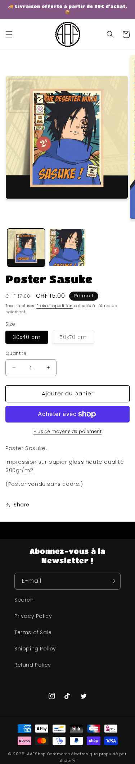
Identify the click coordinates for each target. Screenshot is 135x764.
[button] (9, 34)
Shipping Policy (35, 648)
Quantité (16, 353)
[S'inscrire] (112, 581)
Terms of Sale (33, 632)
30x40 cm (27, 337)
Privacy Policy (33, 616)
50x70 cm (76, 338)
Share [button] (22, 504)
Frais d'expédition (54, 306)
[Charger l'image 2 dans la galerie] (67, 248)
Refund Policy (32, 664)
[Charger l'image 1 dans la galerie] (26, 248)
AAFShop (36, 754)
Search (24, 599)
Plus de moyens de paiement (67, 431)
